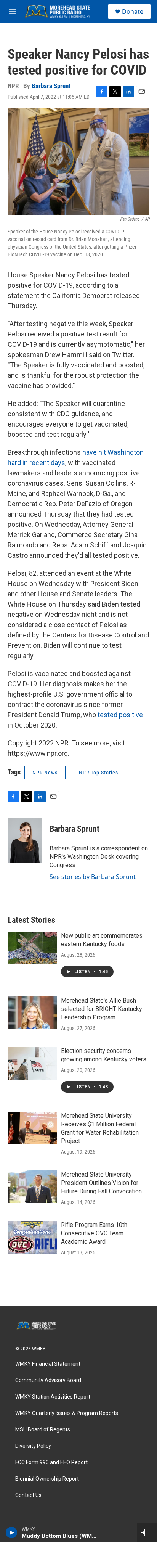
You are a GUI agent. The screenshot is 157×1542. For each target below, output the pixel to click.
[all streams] (147, 1532)
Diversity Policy (33, 1446)
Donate (132, 11)
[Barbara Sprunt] (25, 840)
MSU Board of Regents (42, 1430)
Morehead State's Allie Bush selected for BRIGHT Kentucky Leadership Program (101, 1009)
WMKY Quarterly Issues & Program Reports (66, 1413)
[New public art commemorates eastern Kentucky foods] (32, 948)
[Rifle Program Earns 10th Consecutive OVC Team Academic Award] (32, 1237)
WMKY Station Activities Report (52, 1397)
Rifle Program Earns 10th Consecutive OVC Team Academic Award (94, 1233)
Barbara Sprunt (51, 86)
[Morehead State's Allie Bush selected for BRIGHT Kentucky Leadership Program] (32, 1012)
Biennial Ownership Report (47, 1479)
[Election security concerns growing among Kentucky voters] (32, 1063)
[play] (11, 1532)
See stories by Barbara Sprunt (93, 876)
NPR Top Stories (98, 772)
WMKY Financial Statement (47, 1364)
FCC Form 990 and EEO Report (51, 1462)
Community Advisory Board (48, 1380)
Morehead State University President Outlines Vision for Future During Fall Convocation (101, 1183)
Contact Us (28, 1495)
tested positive (120, 715)
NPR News (45, 772)
